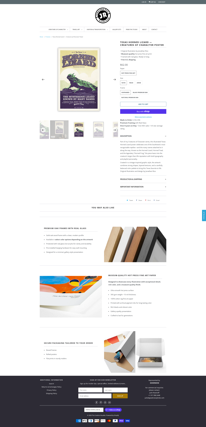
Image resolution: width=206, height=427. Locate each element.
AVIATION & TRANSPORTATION (96, 29)
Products (48, 37)
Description (126, 136)
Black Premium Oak (140, 92)
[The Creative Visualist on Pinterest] (100, 402)
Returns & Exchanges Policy (51, 387)
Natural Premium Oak (129, 97)
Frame (122, 88)
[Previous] (43, 79)
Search (51, 384)
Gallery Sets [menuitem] (116, 29)
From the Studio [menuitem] (131, 29)
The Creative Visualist (98, 415)
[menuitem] (58, 29)
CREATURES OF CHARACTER (57, 29)
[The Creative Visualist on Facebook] (96, 402)
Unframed (125, 92)
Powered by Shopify (112, 415)
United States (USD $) (93, 410)
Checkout (161, 2)
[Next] (114, 79)
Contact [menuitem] (154, 29)
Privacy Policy (51, 390)
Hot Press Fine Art (128, 73)
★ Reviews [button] (204, 215)
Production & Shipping (131, 179)
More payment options (143, 117)
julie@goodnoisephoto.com (154, 398)
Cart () (153, 2)
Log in (144, 2)
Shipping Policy (51, 393)
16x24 (131, 83)
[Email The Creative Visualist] (109, 402)
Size (121, 78)
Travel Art (76, 29)
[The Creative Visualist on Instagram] (105, 402)
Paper (122, 68)
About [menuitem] (144, 29)
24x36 (139, 83)
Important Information (131, 187)
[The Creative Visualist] (103, 16)
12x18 (123, 83)
